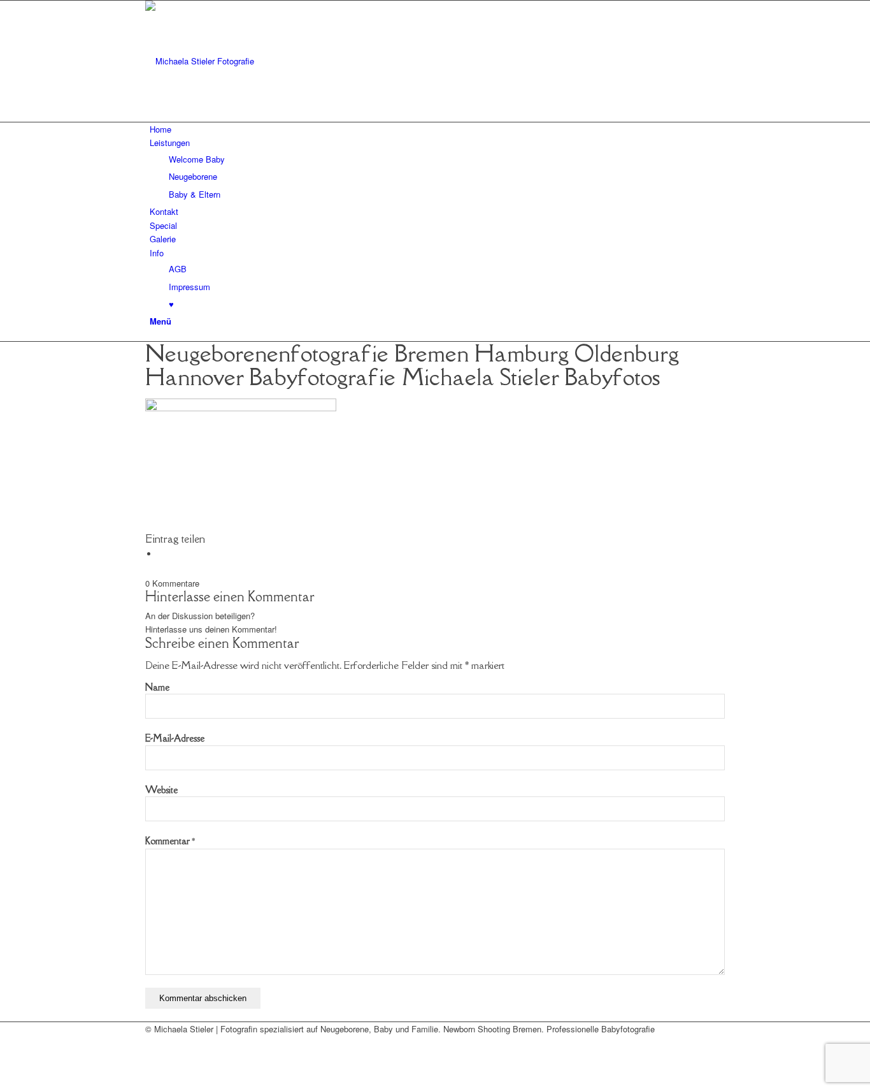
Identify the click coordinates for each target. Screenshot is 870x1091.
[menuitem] (437, 129)
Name (157, 687)
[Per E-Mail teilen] (161, 554)
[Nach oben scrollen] (3, 1084)
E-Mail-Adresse (174, 738)
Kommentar (170, 841)
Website (161, 790)
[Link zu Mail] (153, 1042)
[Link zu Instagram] (153, 1057)
